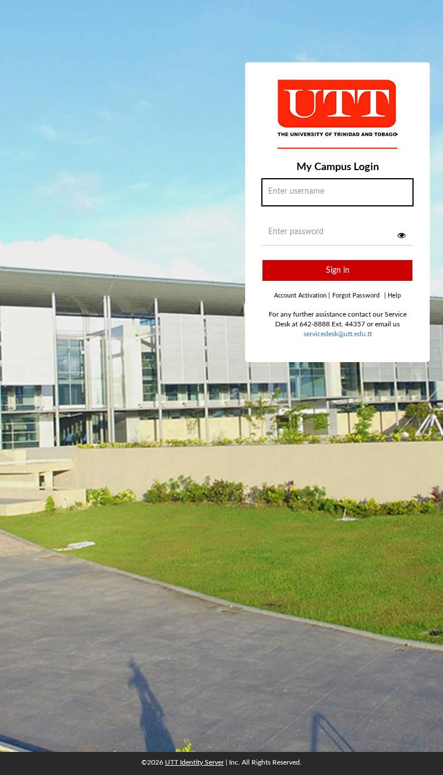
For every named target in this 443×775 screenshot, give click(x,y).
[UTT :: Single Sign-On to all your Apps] (338, 118)
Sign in (338, 270)
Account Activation (302, 295)
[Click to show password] (401, 235)
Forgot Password (356, 295)
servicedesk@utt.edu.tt (337, 333)
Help (392, 295)
